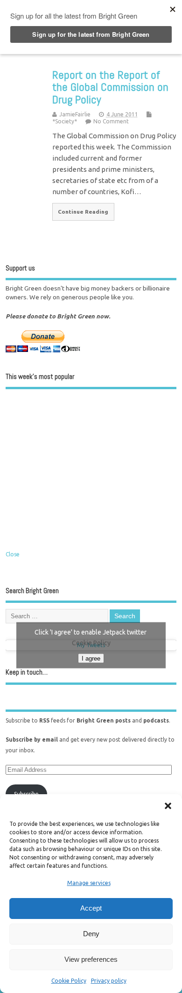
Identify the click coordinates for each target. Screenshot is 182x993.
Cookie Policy (68, 981)
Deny (91, 934)
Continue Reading (83, 212)
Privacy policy (108, 981)
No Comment (111, 121)
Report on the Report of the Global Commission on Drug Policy (110, 87)
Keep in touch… (27, 672)
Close (13, 554)
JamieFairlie (75, 114)
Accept (91, 908)
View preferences (91, 959)
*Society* (64, 121)
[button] (168, 806)
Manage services (89, 883)
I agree (91, 658)
